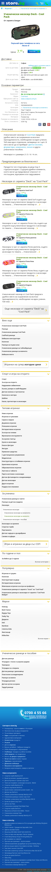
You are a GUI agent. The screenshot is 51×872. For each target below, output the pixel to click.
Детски (10, 745)
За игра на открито (9, 382)
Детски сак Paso (10, 804)
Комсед (5, 607)
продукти (12, 740)
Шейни (5, 398)
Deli (3, 623)
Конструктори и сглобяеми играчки (16, 461)
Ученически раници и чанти (13, 499)
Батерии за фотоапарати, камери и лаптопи (19, 768)
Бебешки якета (8, 354)
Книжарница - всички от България (18, 728)
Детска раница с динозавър (13, 671)
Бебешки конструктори (11, 338)
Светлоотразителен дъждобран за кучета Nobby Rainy (23, 844)
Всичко (15, 756)
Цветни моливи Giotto (12, 830)
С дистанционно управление (13, 455)
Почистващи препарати (13, 733)
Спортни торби (8, 527)
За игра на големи (9, 433)
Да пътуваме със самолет (13, 839)
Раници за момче (9, 678)
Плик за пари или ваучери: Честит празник (19, 834)
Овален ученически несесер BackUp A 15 (18, 815)
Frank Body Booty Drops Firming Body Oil (18, 837)
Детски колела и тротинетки (13, 392)
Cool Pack (24, 96)
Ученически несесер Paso (13, 813)
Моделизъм (6, 458)
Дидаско (5, 619)
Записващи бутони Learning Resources (17, 853)
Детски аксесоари (9, 480)
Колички (5, 342)
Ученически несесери (11, 510)
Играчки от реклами (10, 417)
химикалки (21, 147)
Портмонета (6, 530)
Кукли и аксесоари (9, 442)
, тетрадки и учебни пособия (18, 752)
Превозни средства (9, 452)
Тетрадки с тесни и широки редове (15, 662)
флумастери (9, 147)
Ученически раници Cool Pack (13, 332)
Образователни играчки (11, 468)
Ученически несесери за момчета (33, 8)
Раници (5, 329)
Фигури (5, 448)
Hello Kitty (8, 858)
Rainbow (5, 626)
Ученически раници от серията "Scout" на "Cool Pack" (23, 589)
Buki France (6, 610)
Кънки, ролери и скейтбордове (14, 389)
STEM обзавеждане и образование (16, 749)
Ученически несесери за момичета (17, 513)
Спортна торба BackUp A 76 (14, 785)
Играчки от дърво (9, 573)
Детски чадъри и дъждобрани (14, 533)
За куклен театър (8, 439)
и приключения (13, 761)
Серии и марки (8, 420)
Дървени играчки (9, 423)
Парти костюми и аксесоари (13, 474)
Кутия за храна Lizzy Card (13, 801)
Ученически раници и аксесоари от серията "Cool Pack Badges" (23, 594)
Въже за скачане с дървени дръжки (16, 778)
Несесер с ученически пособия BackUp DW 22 (20, 799)
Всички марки (43, 639)
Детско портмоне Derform (13, 787)
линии (30, 147)
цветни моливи (35, 144)
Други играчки (8, 484)
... (14, 8)
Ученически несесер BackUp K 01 (15, 865)
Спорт (4, 379)
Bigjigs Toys (6, 613)
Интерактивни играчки (11, 429)
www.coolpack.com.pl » (29, 99)
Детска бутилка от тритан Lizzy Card (16, 780)
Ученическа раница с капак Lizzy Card (17, 797)
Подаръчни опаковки (10, 487)
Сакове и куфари (8, 536)
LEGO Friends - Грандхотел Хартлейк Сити (18, 827)
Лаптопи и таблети (9, 471)
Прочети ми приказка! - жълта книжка (17, 841)
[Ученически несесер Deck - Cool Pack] (25, 32)
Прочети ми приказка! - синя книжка (17, 862)
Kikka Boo (5, 635)
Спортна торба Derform (13, 808)
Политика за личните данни (42, 871)
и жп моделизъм (15, 754)
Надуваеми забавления (11, 385)
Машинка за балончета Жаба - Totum (17, 811)
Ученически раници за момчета (14, 351)
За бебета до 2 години (10, 559)
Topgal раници (7, 687)
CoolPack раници (8, 335)
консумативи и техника (15, 735)
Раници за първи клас (10, 345)
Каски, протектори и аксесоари (14, 401)
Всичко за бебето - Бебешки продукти (17, 747)
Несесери (5, 505)
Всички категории (41, 562)
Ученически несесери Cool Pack (14, 326)
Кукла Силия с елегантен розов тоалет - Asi (19, 790)
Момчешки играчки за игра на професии (18, 586)
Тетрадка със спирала (10, 668)
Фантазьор (6, 632)
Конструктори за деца (10, 580)
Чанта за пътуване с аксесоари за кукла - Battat (20, 783)
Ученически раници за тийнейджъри (17, 348)
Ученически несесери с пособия (15, 519)
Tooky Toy (5, 616)
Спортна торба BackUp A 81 (14, 776)
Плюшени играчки (9, 426)
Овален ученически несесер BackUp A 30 (18, 794)
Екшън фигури (8, 445)
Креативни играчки (10, 464)
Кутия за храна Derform (12, 855)
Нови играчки (7, 413)
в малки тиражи (16, 759)
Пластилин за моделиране (12, 674)
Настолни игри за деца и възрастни (16, 731)
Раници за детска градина (12, 502)
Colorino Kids (7, 629)
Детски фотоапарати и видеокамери (16, 477)
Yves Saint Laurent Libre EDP (14, 848)
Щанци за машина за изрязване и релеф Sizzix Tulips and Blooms (26, 860)
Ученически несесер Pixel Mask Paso (17, 806)
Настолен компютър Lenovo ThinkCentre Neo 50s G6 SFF (23, 851)
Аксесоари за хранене (10, 524)
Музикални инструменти (12, 436)
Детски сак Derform (11, 792)
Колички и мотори (9, 395)
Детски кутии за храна (11, 684)
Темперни (6, 665)
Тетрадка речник (8, 681)
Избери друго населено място (39, 66)
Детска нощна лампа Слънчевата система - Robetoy (22, 846)
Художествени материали (13, 738)
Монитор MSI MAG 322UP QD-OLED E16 (18, 832)
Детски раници (8, 659)
